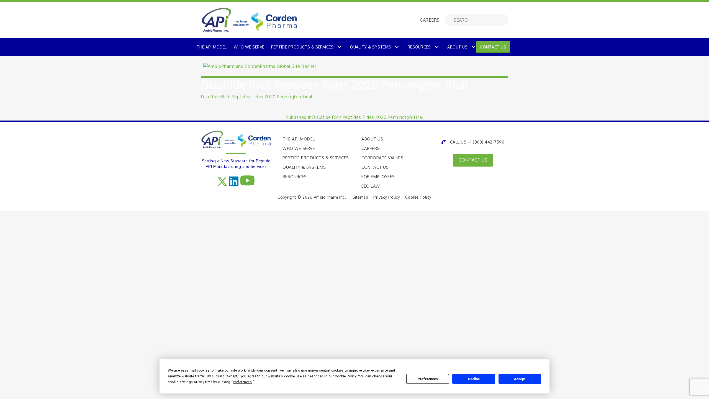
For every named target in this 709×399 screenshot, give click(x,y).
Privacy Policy (386, 197)
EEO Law (370, 186)
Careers (370, 148)
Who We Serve (298, 148)
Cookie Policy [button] (345, 376)
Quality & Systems (370, 47)
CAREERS (430, 20)
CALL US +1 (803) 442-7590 (477, 142)
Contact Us (493, 47)
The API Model (298, 139)
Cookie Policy (418, 197)
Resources (419, 47)
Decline (474, 379)
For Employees (378, 176)
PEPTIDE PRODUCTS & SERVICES (302, 47)
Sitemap (360, 197)
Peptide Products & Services (315, 157)
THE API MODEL (212, 47)
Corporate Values (382, 157)
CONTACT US (473, 160)
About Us (457, 47)
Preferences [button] (242, 382)
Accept (520, 379)
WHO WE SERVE (249, 47)
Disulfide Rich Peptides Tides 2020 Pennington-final (256, 96)
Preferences (428, 379)
